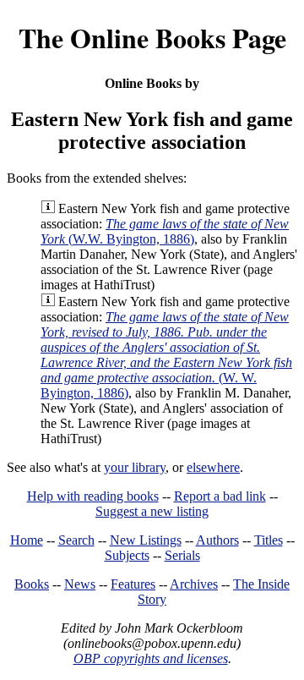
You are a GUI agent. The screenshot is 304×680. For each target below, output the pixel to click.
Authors (217, 540)
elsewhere (213, 467)
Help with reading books (93, 496)
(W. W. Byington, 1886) (166, 355)
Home (26, 540)
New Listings (146, 540)
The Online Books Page (152, 38)
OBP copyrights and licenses (150, 658)
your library (135, 467)
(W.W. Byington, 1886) (165, 231)
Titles (268, 540)
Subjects (127, 555)
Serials (182, 555)
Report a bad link (220, 496)
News (79, 584)
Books (31, 584)
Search (76, 540)
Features (133, 584)
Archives (194, 584)
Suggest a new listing (152, 511)
